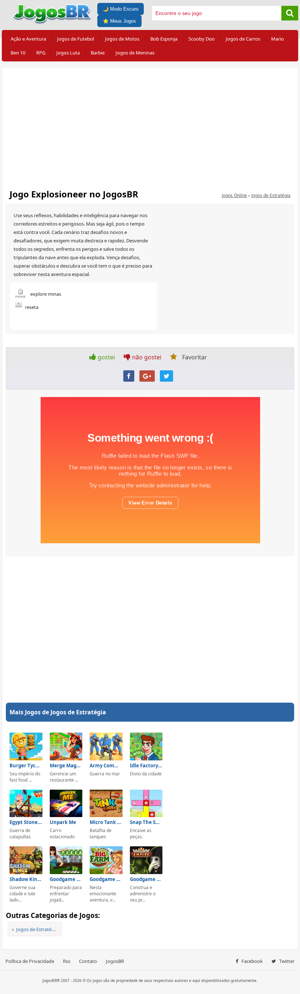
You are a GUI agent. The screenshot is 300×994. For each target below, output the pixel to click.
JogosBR (115, 961)
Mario (277, 38)
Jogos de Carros (243, 38)
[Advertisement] (150, 126)
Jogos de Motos (122, 38)
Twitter (286, 961)
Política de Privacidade (29, 961)
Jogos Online (234, 195)
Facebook (251, 961)
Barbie (98, 52)
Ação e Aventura (28, 38)
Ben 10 (18, 52)
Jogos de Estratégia (270, 195)
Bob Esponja (163, 38)
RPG (40, 52)
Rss (66, 961)
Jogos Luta (68, 52)
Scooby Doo (201, 38)
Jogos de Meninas (135, 52)
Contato (88, 961)
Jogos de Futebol (75, 38)
